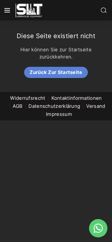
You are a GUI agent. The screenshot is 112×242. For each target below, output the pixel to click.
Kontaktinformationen (76, 98)
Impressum (59, 114)
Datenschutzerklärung (54, 106)
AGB (17, 106)
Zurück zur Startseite (56, 72)
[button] (7, 10)
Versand (95, 106)
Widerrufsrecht (27, 98)
